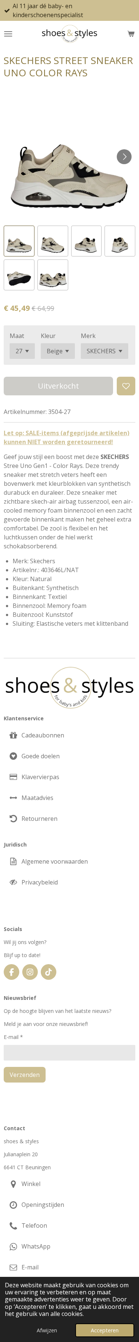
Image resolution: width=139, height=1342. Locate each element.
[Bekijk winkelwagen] (131, 34)
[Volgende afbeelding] (124, 156)
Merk (88, 336)
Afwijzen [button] (47, 1330)
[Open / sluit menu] (8, 34)
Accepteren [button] (105, 1330)
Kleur (48, 336)
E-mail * (13, 1036)
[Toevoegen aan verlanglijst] (126, 386)
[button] (19, 241)
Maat (17, 336)
